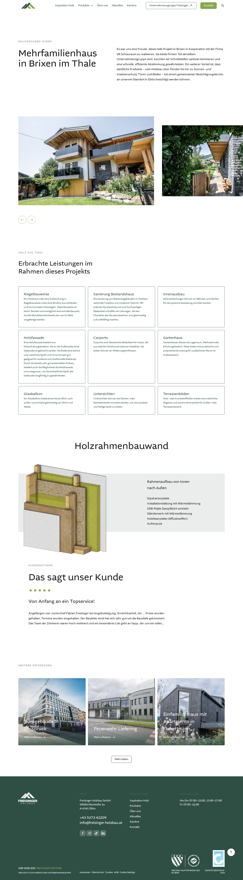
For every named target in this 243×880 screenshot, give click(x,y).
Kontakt (135, 827)
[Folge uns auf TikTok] (96, 833)
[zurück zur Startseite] (27, 798)
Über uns (102, 5)
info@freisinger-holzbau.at (101, 823)
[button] (22, 220)
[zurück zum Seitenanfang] (231, 852)
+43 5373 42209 (93, 818)
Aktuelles (117, 5)
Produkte (135, 806)
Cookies (109, 872)
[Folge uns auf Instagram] (89, 833)
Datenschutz (98, 872)
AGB (116, 872)
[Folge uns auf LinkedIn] (103, 833)
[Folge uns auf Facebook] (83, 833)
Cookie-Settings (127, 872)
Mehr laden (121, 759)
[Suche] (223, 6)
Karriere (131, 5)
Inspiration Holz (64, 5)
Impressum (85, 872)
